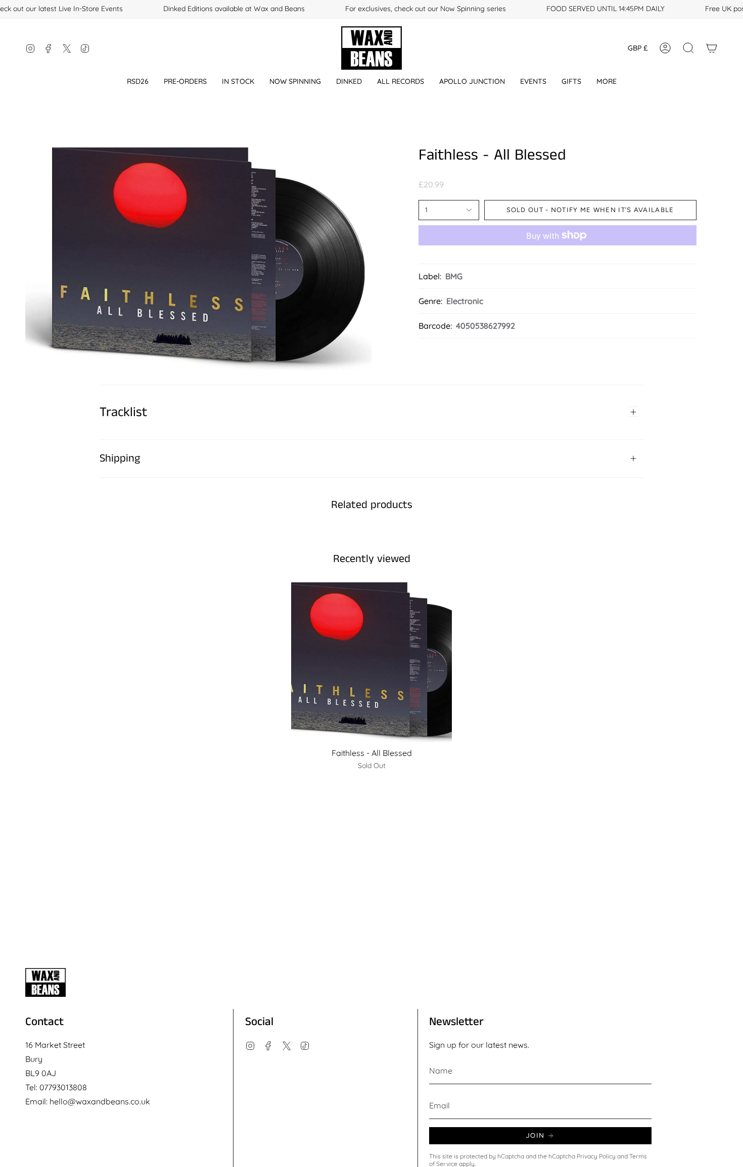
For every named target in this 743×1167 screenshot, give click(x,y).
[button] (137, 81)
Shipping (120, 458)
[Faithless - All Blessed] (371, 662)
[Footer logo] (45, 982)
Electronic (464, 301)
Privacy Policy (596, 1156)
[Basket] (711, 48)
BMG (453, 276)
